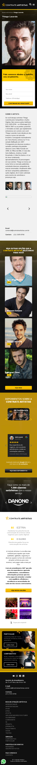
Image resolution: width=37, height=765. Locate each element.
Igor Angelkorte (15, 279)
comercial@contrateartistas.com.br (17, 687)
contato (19, 131)
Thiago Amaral (14, 341)
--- (18, 269)
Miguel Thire (13, 372)
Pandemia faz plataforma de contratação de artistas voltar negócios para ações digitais (18, 533)
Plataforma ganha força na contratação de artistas (18, 543)
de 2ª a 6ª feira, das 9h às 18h (16, 681)
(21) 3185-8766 (11, 693)
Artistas (9, 12)
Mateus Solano (14, 310)
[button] (33, 4)
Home (4, 12)
